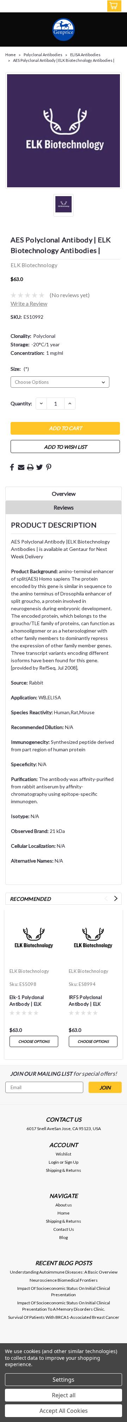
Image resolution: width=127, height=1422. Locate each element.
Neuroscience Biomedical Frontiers (64, 1280)
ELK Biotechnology (29, 971)
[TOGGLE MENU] (9, 6)
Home (10, 54)
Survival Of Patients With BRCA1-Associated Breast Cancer (63, 1317)
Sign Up (71, 1162)
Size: (20, 369)
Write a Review (29, 303)
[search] (85, 7)
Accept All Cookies (64, 1411)
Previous (106, 898)
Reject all (63, 1395)
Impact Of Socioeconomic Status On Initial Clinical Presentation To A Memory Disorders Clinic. (63, 1306)
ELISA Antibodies (85, 54)
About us (63, 1204)
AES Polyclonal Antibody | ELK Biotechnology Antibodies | (63, 60)
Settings (63, 1379)
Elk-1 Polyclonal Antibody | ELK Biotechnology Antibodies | (27, 1001)
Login (54, 1162)
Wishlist (63, 1154)
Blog (63, 1237)
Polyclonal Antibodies (43, 54)
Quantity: (21, 403)
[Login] (98, 7)
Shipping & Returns (63, 1170)
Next (116, 898)
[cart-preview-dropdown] (113, 6)
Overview (63, 493)
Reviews (64, 507)
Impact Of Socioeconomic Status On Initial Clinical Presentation (63, 1291)
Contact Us (63, 1229)
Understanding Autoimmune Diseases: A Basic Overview (63, 1272)
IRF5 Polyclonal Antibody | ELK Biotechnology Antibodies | (85, 1001)
